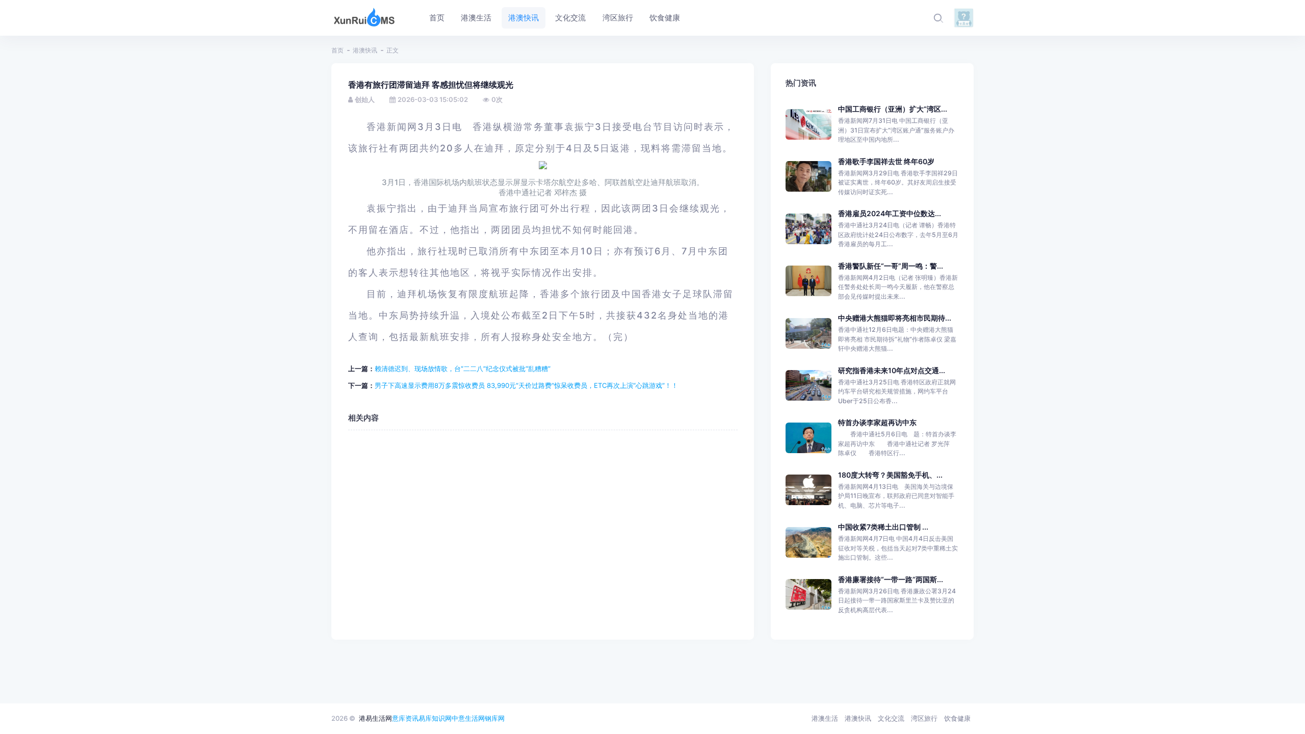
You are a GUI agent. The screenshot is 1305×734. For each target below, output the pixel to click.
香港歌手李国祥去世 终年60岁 (886, 161)
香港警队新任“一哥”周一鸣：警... (890, 265)
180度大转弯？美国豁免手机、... (890, 474)
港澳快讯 (365, 50)
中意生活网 (468, 718)
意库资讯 (405, 718)
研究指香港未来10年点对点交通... (891, 370)
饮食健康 (957, 718)
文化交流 (891, 718)
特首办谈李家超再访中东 (877, 422)
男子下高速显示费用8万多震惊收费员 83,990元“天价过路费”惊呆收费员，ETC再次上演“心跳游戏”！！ (526, 385)
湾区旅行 (924, 718)
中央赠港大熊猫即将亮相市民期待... (894, 317)
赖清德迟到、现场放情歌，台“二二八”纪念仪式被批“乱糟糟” (463, 368)
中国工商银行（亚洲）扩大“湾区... (892, 108)
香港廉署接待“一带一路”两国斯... (890, 579)
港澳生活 (825, 718)
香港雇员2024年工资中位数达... (889, 213)
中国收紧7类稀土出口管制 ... (883, 526)
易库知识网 (435, 718)
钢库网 (495, 718)
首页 (337, 50)
